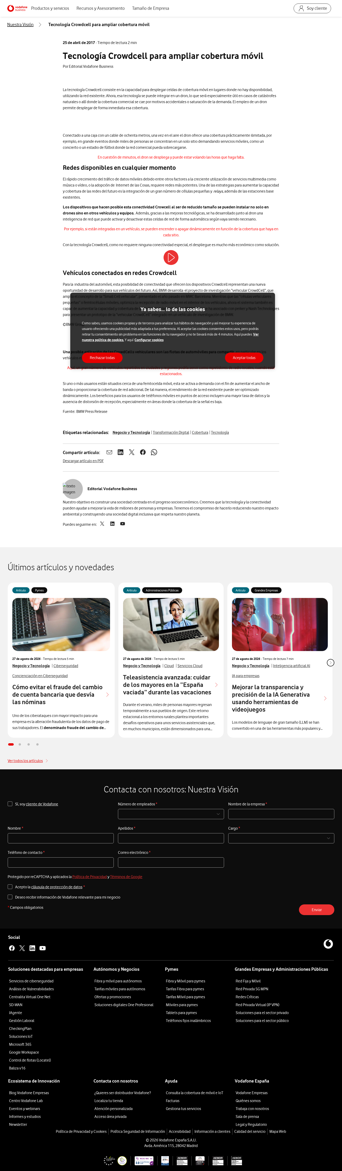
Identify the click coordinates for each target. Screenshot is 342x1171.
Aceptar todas (244, 357)
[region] (172, 331)
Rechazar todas (102, 357)
